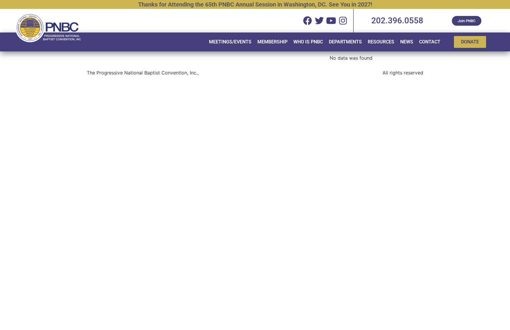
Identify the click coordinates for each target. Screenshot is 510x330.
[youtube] (331, 20)
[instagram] (343, 20)
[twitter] (319, 20)
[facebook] (307, 20)
